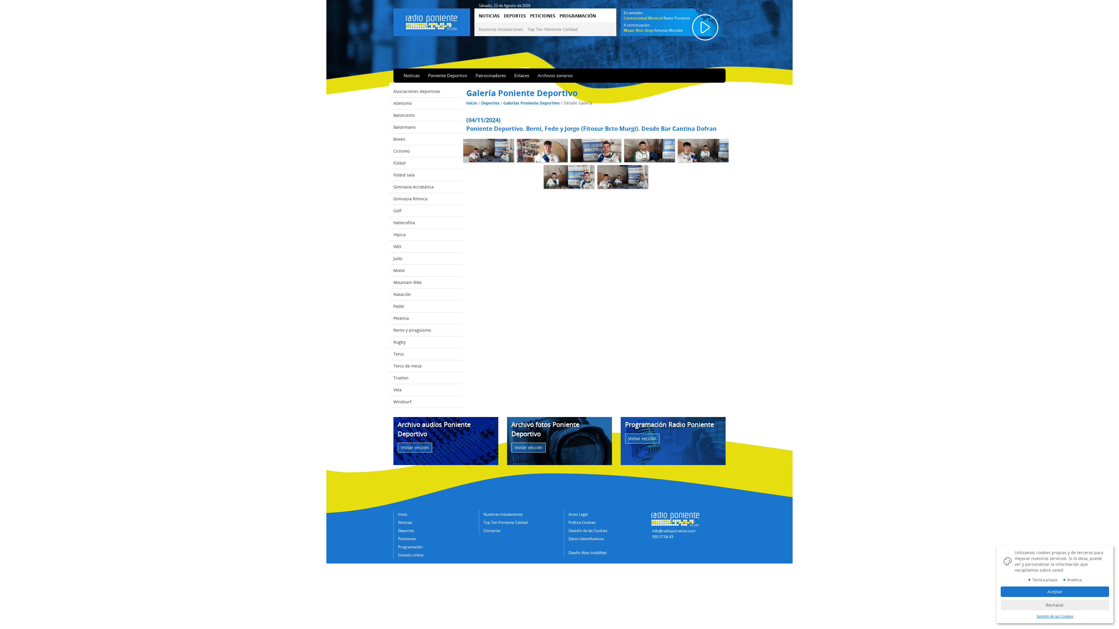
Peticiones (407, 538)
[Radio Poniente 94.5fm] (432, 21)
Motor (399, 270)
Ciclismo (401, 151)
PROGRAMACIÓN (578, 16)
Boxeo (399, 139)
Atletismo (402, 103)
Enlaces (521, 75)
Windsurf (402, 401)
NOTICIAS (489, 16)
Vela (397, 390)
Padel (398, 306)
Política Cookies (582, 522)
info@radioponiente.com (674, 530)
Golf (397, 210)
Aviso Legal (578, 514)
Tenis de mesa (407, 366)
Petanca (401, 318)
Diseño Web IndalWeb (588, 552)
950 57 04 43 (662, 536)
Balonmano (404, 127)
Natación (402, 294)
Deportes (490, 103)
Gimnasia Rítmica (410, 199)
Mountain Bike (407, 282)
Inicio (471, 103)
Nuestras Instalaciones (501, 29)
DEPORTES (515, 16)
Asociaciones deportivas (416, 91)
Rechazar (1055, 605)
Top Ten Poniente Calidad (552, 29)
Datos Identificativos (586, 538)
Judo (397, 258)
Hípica (399, 234)
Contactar (492, 530)
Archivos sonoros (555, 75)
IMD (397, 246)
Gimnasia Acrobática (413, 187)
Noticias (412, 75)
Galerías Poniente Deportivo (531, 103)
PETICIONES (542, 16)
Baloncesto (404, 115)
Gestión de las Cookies (588, 530)
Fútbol (399, 163)
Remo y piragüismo (412, 330)
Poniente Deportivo (447, 75)
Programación (410, 547)
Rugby (399, 342)
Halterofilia (404, 222)
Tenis (398, 354)
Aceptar (1054, 591)
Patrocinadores (491, 75)
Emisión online (410, 555)
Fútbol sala (404, 175)
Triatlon (401, 378)
